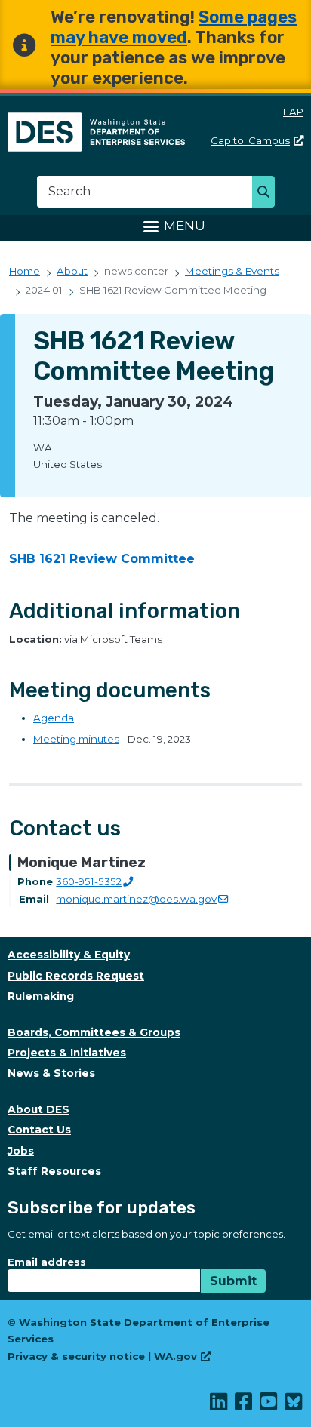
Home (24, 271)
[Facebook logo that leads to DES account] (244, 1405)
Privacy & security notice (76, 1356)
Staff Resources (54, 1171)
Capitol (250, 140)
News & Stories (51, 1073)
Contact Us (39, 1130)
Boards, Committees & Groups (94, 1032)
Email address (47, 1262)
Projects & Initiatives (67, 1053)
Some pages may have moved (174, 27)
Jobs (21, 1151)
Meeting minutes (76, 739)
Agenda (53, 718)
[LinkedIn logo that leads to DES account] (219, 1405)
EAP (293, 112)
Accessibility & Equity (69, 955)
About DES (38, 1109)
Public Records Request (76, 976)
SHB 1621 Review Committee (102, 559)
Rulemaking (41, 996)
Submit (233, 1281)
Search (267, 193)
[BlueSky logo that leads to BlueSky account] (294, 1405)
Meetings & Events (232, 271)
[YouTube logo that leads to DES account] (269, 1405)
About (72, 271)
